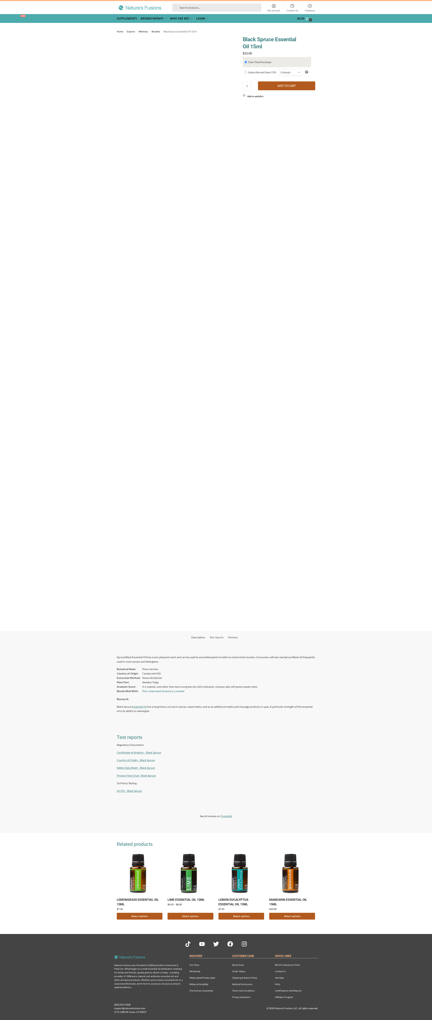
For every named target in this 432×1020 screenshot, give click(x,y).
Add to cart (286, 86)
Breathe (156, 31)
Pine (144, 691)
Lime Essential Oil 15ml (186, 899)
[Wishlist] (157, 856)
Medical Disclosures (242, 984)
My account (274, 10)
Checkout (310, 10)
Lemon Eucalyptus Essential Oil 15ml (233, 902)
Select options (139, 916)
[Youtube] (202, 944)
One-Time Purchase (259, 62)
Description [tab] (198, 637)
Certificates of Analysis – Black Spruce (139, 752)
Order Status (238, 971)
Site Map (279, 977)
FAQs (277, 984)
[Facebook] (230, 944)
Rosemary (167, 691)
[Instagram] (244, 944)
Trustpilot (226, 816)
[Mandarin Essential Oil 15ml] (292, 873)
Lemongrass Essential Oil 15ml (138, 902)
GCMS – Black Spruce (129, 790)
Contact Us (292, 10)
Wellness (143, 31)
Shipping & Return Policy (244, 977)
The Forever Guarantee (201, 990)
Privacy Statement (241, 997)
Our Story (194, 964)
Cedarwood (154, 691)
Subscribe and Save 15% (262, 72)
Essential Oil (139, 706)
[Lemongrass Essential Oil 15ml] (140, 873)
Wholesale (194, 971)
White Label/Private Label (202, 977)
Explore (131, 31)
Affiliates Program (284, 997)
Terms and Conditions (243, 990)
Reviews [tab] (233, 637)
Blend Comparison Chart (287, 964)
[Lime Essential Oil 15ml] (190, 873)
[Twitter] (216, 944)
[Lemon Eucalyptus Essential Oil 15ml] (241, 873)
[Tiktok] (188, 944)
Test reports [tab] (217, 637)
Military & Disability (198, 984)
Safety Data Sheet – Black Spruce (136, 767)
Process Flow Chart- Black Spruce (136, 775)
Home (120, 31)
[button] (306, 18)
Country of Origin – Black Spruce (136, 760)
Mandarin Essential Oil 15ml (288, 902)
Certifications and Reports (288, 990)
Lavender (179, 691)
